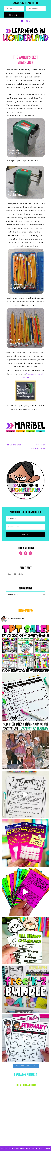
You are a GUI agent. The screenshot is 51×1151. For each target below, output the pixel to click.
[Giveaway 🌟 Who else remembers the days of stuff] (25, 745)
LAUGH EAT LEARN (44, 1148)
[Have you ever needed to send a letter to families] (25, 794)
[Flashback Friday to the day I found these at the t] (25, 843)
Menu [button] (27, 21)
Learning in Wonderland (26, 34)
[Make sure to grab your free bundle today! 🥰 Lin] (25, 989)
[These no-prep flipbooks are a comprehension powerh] (25, 892)
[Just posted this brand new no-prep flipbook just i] (25, 940)
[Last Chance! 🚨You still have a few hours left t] (25, 648)
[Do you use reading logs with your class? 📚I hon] (25, 697)
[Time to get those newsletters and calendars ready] (25, 1038)
